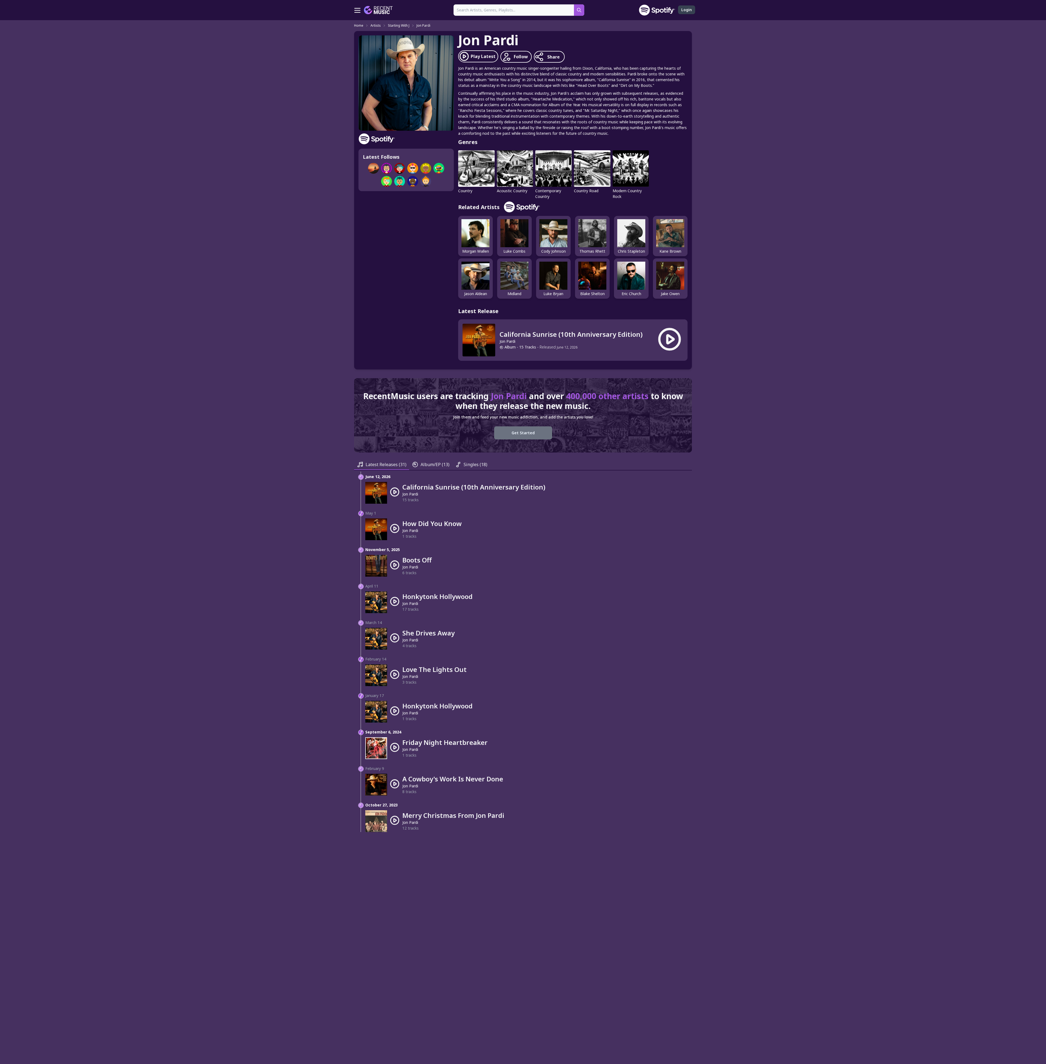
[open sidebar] (357, 10)
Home (358, 25)
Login (686, 9)
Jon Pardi (423, 25)
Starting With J (398, 25)
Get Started (523, 432)
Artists (375, 25)
